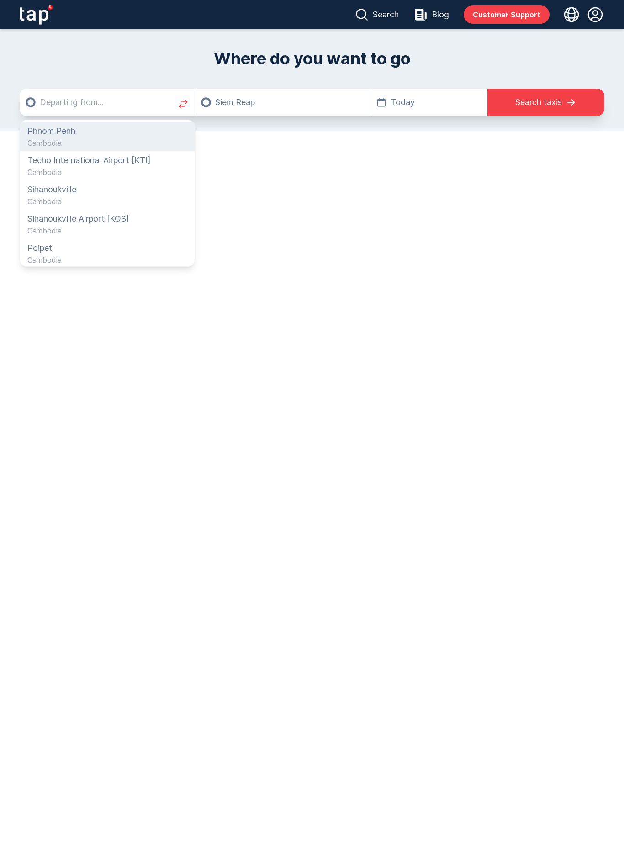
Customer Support (506, 14)
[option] (107, 136)
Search (386, 14)
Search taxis (538, 102)
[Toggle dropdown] (569, 14)
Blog (440, 14)
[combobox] (107, 102)
